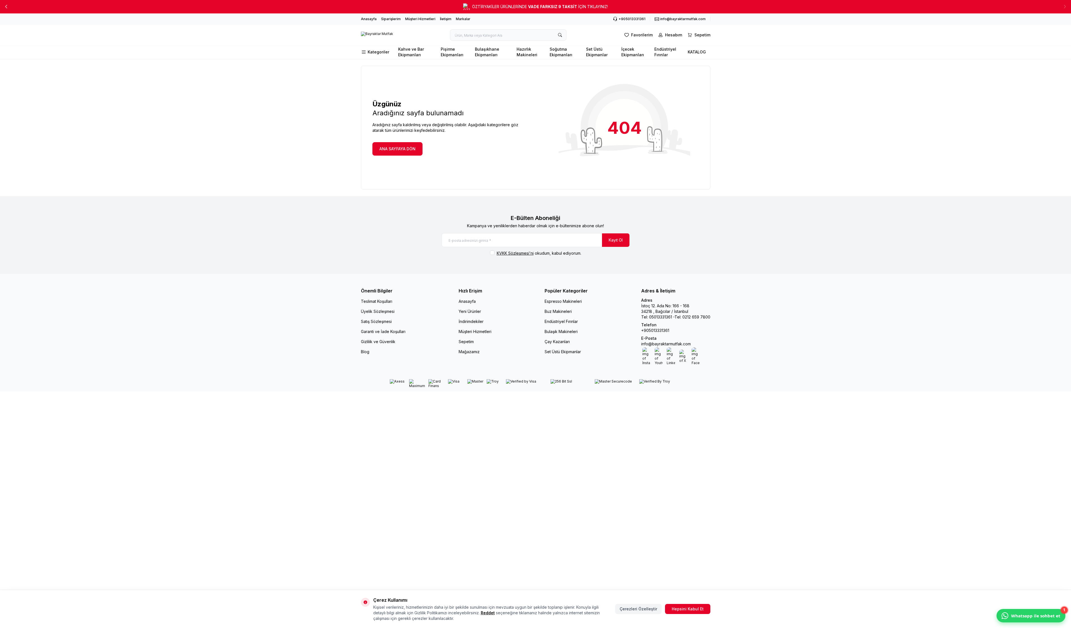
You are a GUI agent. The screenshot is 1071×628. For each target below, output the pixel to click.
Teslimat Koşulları (376, 301)
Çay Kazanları (557, 341)
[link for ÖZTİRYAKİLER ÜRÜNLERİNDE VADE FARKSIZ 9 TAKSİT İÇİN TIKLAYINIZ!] (535, 6)
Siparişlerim (391, 19)
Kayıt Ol (616, 240)
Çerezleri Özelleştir (638, 608)
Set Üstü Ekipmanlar (597, 52)
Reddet (488, 612)
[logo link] (377, 35)
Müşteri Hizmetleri (420, 19)
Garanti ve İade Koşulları (383, 331)
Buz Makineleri (558, 311)
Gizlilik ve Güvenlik (378, 341)
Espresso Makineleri (563, 301)
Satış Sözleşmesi (376, 321)
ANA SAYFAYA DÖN (397, 148)
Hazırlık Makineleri (527, 52)
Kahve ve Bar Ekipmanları (411, 52)
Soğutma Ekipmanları (561, 52)
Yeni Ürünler (470, 311)
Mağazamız (469, 351)
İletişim (445, 19)
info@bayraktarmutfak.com (666, 343)
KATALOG (697, 52)
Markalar (463, 19)
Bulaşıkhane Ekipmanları (487, 52)
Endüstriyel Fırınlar (665, 52)
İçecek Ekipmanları (632, 52)
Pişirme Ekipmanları (452, 52)
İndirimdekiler (471, 321)
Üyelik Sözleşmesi (378, 311)
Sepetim (466, 341)
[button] (6, 6)
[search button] (560, 35)
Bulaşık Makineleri (561, 331)
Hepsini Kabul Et (688, 608)
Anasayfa (369, 19)
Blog (365, 351)
